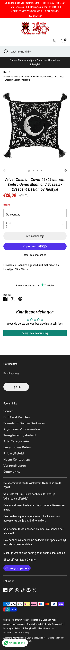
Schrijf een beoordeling (35, 333)
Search (8, 411)
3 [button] (37, 170)
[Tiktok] (23, 590)
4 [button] (41, 170)
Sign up (16, 387)
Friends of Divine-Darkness (24, 423)
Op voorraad (13, 214)
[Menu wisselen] (5, 41)
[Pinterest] (29, 590)
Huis (5, 72)
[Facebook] (5, 590)
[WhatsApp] (17, 590)
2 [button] (33, 170)
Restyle (6, 204)
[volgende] (65, 170)
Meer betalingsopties (35, 255)
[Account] (54, 40)
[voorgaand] (4, 170)
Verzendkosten (14, 466)
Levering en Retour (17, 447)
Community (11, 472)
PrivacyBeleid (13, 453)
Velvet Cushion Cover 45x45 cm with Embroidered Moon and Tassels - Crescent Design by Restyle (34, 78)
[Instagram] (11, 590)
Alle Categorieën (16, 441)
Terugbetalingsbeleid (19, 435)
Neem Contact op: (16, 459)
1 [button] (29, 171)
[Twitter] (34, 590)
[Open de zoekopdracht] (6, 51)
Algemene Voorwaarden (21, 429)
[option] (35, 126)
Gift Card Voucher (16, 417)
